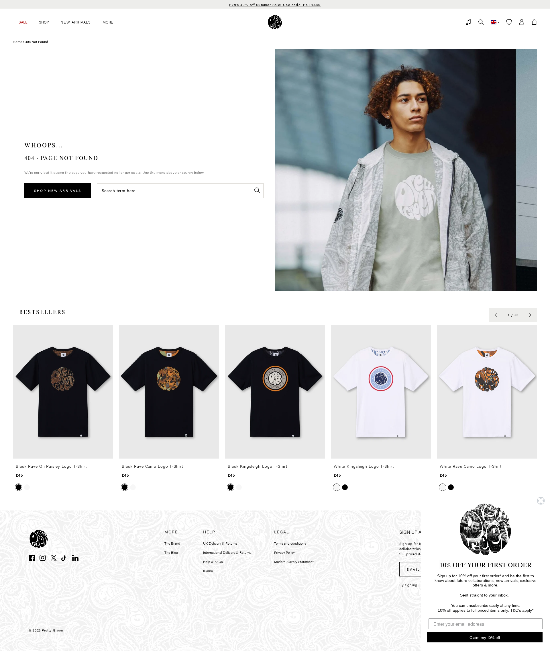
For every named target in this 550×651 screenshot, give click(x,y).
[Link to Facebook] (32, 558)
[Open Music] (468, 22)
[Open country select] (495, 22)
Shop (44, 22)
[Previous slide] (496, 315)
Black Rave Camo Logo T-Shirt (152, 466)
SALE (23, 22)
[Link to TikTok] (64, 558)
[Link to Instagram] (43, 558)
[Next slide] (530, 315)
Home (17, 41)
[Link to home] (275, 22)
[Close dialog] (541, 500)
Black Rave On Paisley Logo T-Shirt (51, 466)
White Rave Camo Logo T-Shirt (471, 466)
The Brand (172, 543)
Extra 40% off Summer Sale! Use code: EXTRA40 (275, 4)
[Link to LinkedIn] (75, 558)
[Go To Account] (522, 22)
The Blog (171, 552)
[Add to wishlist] (107, 332)
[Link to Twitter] (53, 558)
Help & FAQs (213, 561)
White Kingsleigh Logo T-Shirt (364, 466)
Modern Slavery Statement (294, 561)
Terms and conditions (290, 543)
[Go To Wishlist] (509, 22)
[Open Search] (481, 22)
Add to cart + (94, 452)
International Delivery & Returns (227, 552)
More (108, 22)
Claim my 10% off (485, 637)
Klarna (208, 570)
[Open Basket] (534, 22)
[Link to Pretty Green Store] (39, 539)
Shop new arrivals (57, 190)
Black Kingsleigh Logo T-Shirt (257, 466)
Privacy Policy (284, 552)
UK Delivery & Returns (220, 543)
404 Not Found (36, 41)
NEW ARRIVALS (75, 22)
